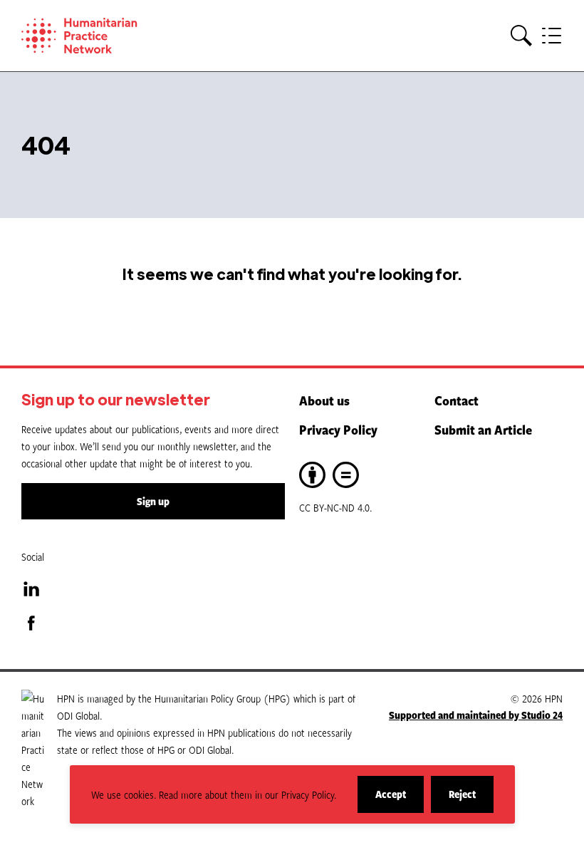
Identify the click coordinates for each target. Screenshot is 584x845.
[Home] (99, 35)
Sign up (153, 501)
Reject (471, 800)
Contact (456, 400)
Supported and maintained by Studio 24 (476, 714)
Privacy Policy (338, 429)
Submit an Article (483, 429)
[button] (521, 36)
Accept (399, 800)
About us (324, 400)
